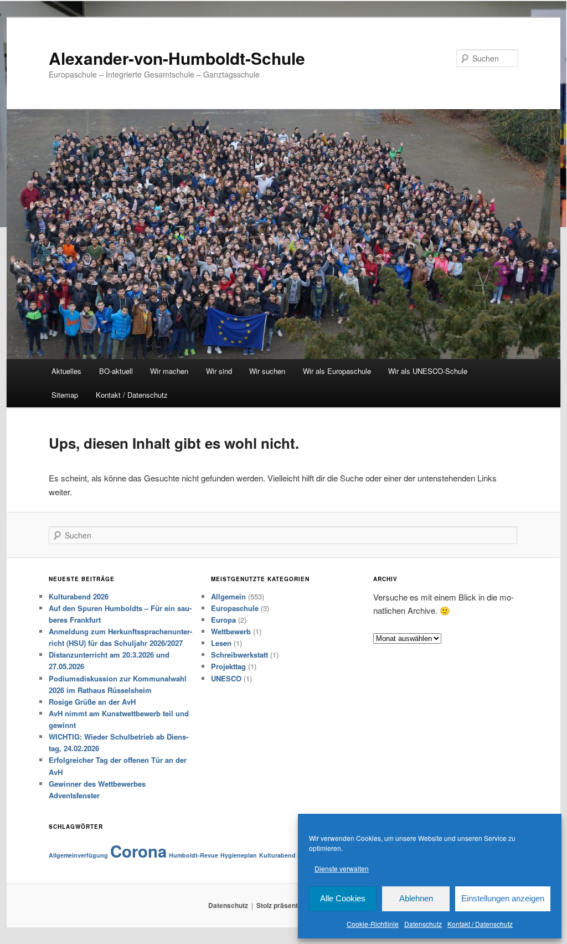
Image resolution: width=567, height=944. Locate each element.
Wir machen (169, 371)
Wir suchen (267, 371)
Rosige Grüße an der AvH (92, 701)
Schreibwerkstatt (239, 654)
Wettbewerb (231, 631)
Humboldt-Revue (193, 855)
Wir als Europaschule (337, 371)
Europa (223, 619)
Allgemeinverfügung (78, 855)
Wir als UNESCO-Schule (427, 371)
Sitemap (64, 394)
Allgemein (228, 596)
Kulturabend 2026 (79, 596)
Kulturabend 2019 (285, 855)
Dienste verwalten (342, 868)
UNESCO (226, 678)
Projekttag (228, 666)
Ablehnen (416, 898)
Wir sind (219, 371)
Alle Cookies (342, 898)
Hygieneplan (238, 855)
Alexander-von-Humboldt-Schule (177, 58)
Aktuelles (66, 371)
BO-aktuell (116, 371)
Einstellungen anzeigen (502, 898)
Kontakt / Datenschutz (480, 923)
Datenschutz (423, 923)
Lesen (221, 643)
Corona (138, 851)
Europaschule (235, 608)
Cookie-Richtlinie (373, 923)
